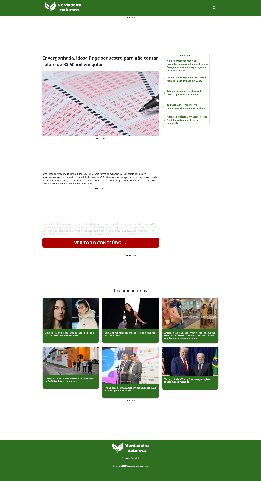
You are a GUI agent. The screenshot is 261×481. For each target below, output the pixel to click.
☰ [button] (214, 7)
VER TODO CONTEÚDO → (100, 243)
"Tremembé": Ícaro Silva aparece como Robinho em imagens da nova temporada (187, 120)
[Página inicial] (130, 447)
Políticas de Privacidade (130, 458)
